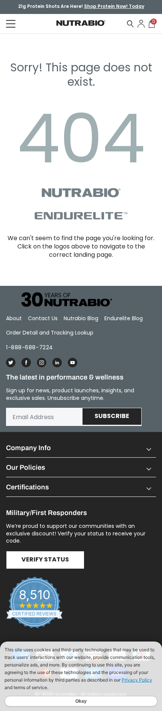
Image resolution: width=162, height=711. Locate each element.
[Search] (130, 23)
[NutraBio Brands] (62, 300)
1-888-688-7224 (29, 347)
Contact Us (43, 318)
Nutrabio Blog (81, 318)
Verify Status (45, 560)
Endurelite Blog (123, 318)
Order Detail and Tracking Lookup (49, 332)
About (14, 318)
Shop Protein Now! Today (114, 7)
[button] (81, 448)
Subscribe (112, 416)
